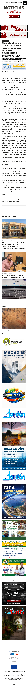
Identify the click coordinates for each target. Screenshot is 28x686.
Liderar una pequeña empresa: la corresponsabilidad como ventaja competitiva (11, 305)
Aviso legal (14, 657)
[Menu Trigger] (25, 3)
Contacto (14, 661)
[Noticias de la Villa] (14, 9)
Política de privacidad (14, 660)
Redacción (6, 71)
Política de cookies (14, 658)
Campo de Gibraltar (5, 40)
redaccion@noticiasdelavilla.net (14, 2)
